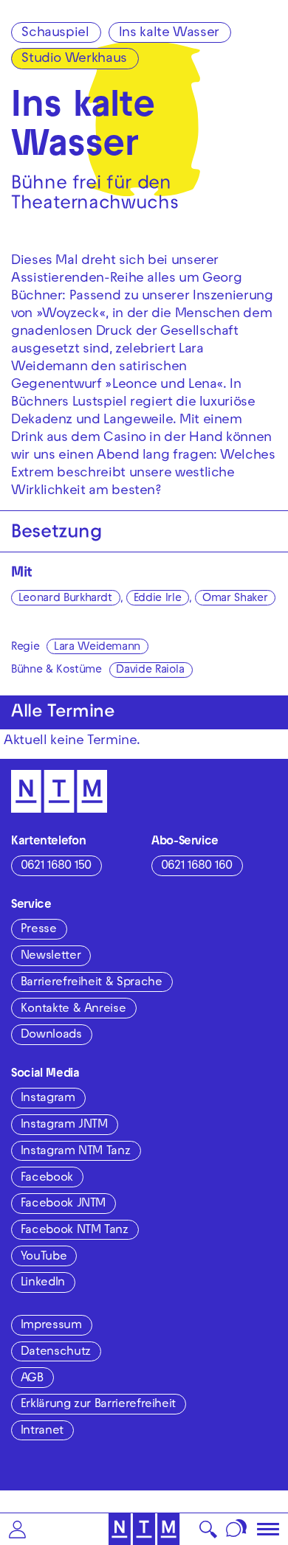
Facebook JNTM (63, 1204)
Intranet (42, 1431)
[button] (17, 1529)
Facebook (47, 1178)
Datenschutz (56, 1352)
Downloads (51, 1035)
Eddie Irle (157, 599)
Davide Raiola (150, 670)
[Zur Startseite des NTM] (144, 1529)
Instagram (48, 1099)
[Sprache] (236, 1529)
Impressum (51, 1326)
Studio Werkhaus (74, 59)
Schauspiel (55, 33)
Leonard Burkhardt (65, 599)
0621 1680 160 (197, 866)
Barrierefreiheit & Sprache (91, 983)
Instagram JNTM (64, 1125)
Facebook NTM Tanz (74, 1231)
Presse (39, 930)
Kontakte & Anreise (73, 1009)
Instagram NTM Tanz (76, 1152)
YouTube (43, 1257)
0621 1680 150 (56, 866)
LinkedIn (43, 1283)
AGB (32, 1379)
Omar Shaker (234, 599)
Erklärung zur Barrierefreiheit (98, 1405)
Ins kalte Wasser (169, 33)
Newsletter (50, 956)
